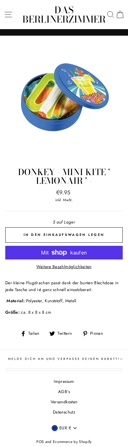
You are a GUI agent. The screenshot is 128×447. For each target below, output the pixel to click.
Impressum (64, 381)
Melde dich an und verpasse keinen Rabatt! (64, 358)
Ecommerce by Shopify (72, 442)
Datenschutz (64, 412)
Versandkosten (64, 402)
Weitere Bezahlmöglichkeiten (63, 266)
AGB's (64, 391)
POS (40, 442)
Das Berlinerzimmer (64, 14)
